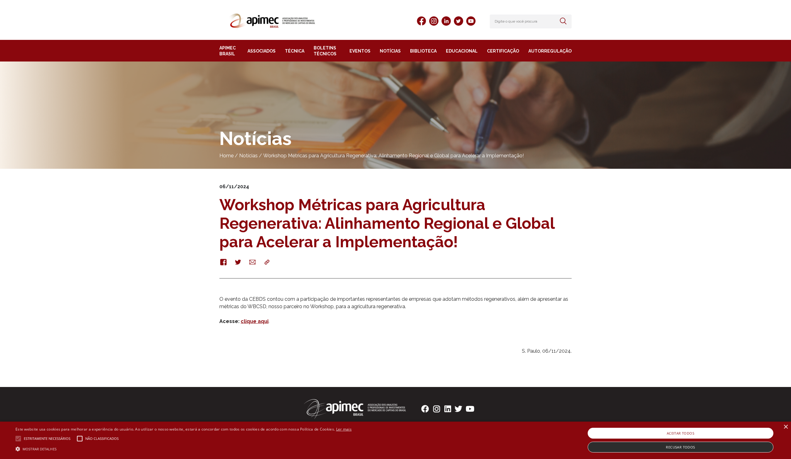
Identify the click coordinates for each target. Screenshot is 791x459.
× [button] (785, 427)
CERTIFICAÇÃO (503, 51)
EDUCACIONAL (462, 51)
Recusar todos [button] (680, 447)
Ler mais (344, 429)
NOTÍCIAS (390, 51)
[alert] (395, 440)
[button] (183, 448)
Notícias (248, 156)
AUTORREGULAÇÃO (550, 51)
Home (226, 156)
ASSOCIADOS (261, 51)
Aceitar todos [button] (680, 433)
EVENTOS (359, 51)
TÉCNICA (294, 51)
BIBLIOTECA (423, 51)
